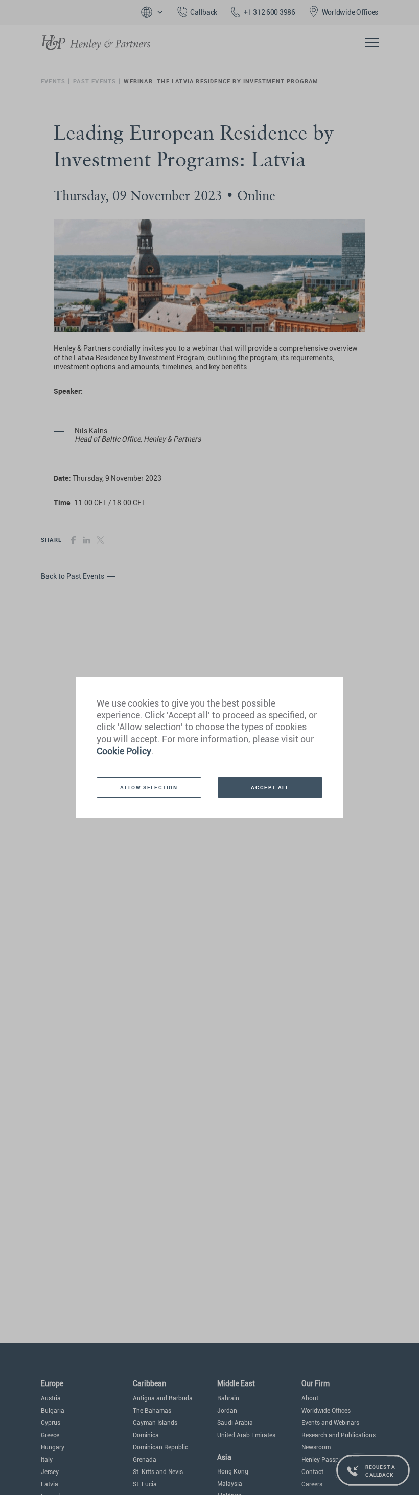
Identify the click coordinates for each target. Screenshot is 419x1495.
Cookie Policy (124, 750)
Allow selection (148, 787)
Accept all (270, 787)
